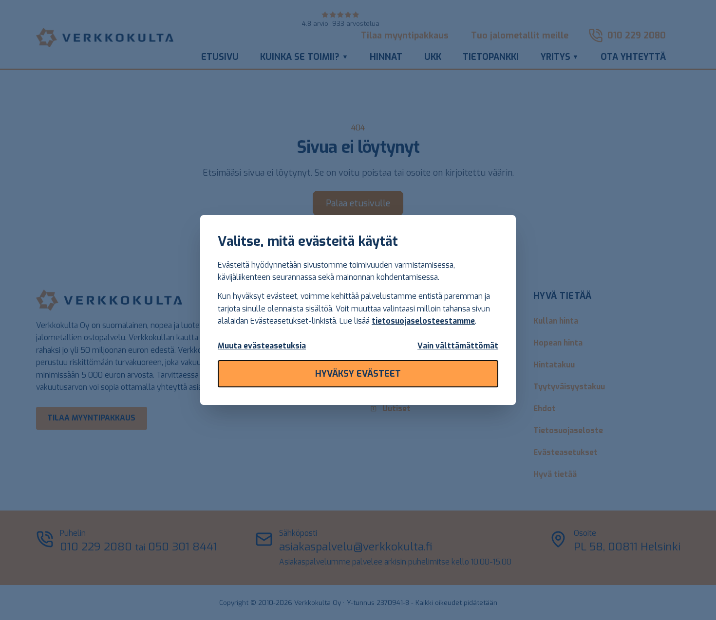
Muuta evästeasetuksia (262, 346)
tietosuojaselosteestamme (423, 321)
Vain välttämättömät (457, 346)
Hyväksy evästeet (358, 374)
